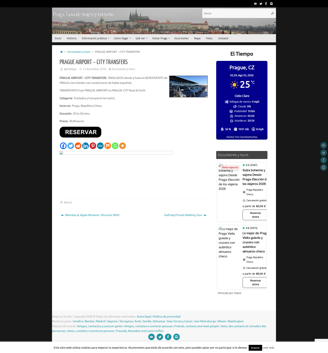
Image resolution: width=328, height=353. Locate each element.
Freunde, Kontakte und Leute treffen (140, 331)
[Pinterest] (93, 145)
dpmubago (70, 69)
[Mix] (107, 145)
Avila (138, 321)
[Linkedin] (85, 145)
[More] (122, 145)
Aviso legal (144, 316)
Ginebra (78, 321)
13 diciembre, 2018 (94, 69)
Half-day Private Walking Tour (183, 215)
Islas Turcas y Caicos (179, 321)
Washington (236, 321)
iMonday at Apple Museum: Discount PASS (91, 215)
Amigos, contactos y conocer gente (99, 326)
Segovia (112, 321)
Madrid (100, 321)
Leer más (268, 348)
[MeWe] (100, 145)
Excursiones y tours (78, 51)
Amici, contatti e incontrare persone (91, 331)
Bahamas (159, 321)
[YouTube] (255, 3)
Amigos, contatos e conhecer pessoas (148, 326)
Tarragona (126, 321)
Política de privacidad (167, 316)
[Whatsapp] (115, 145)
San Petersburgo (205, 321)
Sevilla (147, 321)
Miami (222, 321)
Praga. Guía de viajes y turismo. (83, 14)
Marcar (68, 202)
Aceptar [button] (255, 347)
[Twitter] (260, 3)
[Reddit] (78, 145)
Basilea (89, 321)
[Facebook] (266, 3)
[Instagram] (271, 3)
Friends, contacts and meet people (196, 326)
